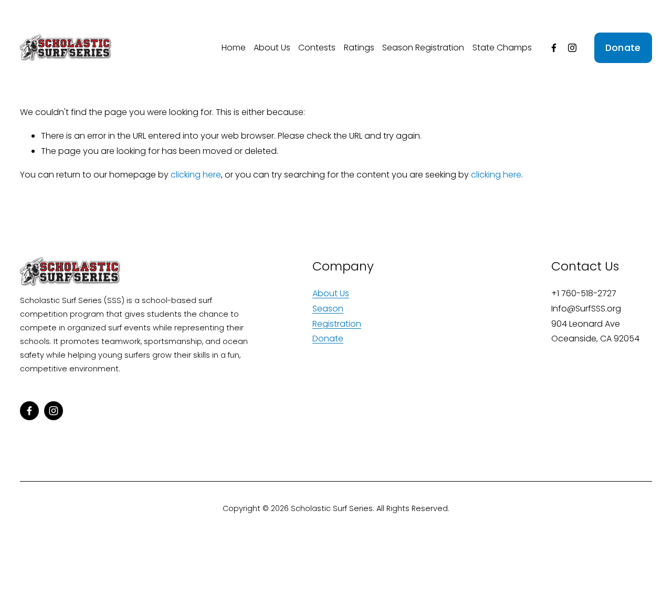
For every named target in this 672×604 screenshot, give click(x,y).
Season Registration (423, 47)
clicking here (196, 175)
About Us (272, 47)
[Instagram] (572, 48)
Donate (623, 47)
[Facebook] (554, 48)
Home (234, 47)
